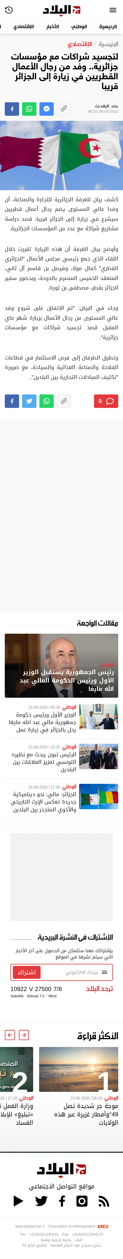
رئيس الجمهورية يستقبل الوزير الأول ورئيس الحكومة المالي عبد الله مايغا (67, 680)
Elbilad (61, 11)
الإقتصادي (23, 27)
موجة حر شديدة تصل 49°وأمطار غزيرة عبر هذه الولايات (86, 1114)
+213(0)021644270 (87, 1234)
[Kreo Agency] (102, 1226)
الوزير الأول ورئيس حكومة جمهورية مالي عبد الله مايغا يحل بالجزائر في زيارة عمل (42, 722)
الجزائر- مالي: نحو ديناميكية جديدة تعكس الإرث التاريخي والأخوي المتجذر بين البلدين (43, 801)
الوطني (79, 27)
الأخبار (52, 27)
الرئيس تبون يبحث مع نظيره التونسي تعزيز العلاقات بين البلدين (44, 761)
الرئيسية (108, 27)
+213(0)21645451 (44, 1234)
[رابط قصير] (64, 109)
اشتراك (27, 972)
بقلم (103, 109)
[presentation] (24, 1035)
